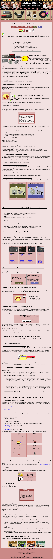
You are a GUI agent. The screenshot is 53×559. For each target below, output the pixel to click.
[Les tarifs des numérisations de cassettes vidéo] (27, 322)
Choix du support (22, 27)
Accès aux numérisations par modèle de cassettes (23, 46)
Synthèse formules (26, 27)
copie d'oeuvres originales (45, 464)
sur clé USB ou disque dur (11, 426)
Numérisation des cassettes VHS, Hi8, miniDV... (23, 42)
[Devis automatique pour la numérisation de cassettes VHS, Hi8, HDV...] (22, 359)
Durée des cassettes (18, 27)
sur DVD (11, 254)
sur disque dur (12, 261)
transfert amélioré (8, 429)
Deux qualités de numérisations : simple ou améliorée (24, 43)
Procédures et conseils (8, 406)
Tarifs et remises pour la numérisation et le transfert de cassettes (26, 47)
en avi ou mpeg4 (13, 255)
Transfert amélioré (39, 27)
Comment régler (30, 27)
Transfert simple (35, 27)
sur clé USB (12, 260)
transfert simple (7, 425)
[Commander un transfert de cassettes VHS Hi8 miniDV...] (31, 357)
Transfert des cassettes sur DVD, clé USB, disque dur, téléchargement (27, 45)
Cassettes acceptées (13, 27)
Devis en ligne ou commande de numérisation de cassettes (25, 48)
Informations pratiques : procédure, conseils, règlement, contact (26, 50)
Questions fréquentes (8, 408)
